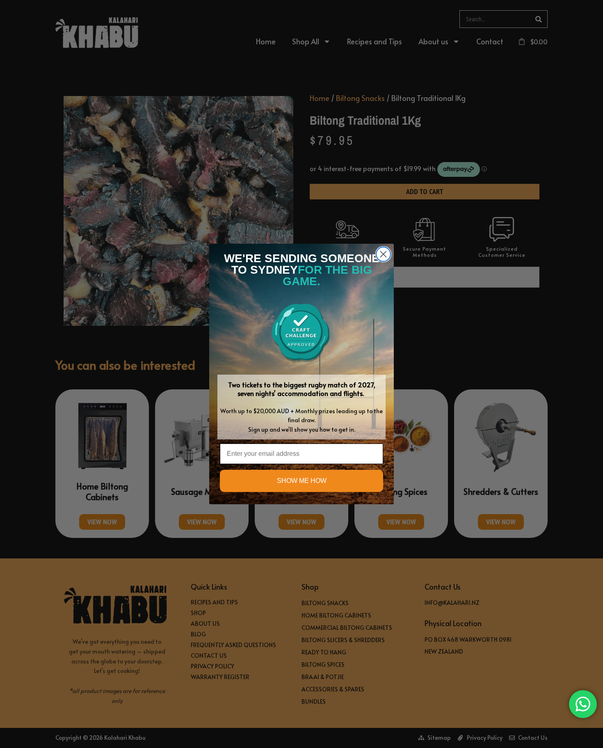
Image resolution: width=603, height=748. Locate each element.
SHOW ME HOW (302, 480)
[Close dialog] (383, 254)
